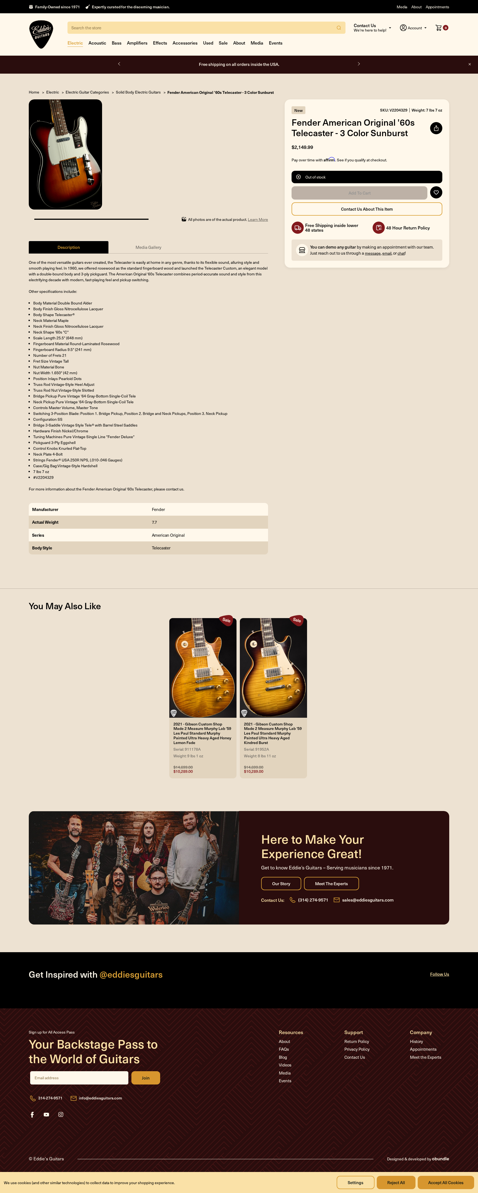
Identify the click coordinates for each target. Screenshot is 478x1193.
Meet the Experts (331, 883)
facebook (32, 1114)
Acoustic (97, 43)
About (416, 6)
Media (402, 6)
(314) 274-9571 (313, 900)
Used (208, 43)
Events (275, 43)
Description (69, 247)
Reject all (396, 1182)
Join (145, 1077)
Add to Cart (359, 193)
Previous (119, 63)
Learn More (258, 219)
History (416, 1041)
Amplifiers (137, 43)
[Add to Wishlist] (436, 192)
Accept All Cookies (446, 1182)
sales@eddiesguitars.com (368, 900)
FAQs (284, 1049)
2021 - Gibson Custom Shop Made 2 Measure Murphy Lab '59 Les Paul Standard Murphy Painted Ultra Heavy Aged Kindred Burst (273, 733)
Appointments (437, 6)
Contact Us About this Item (367, 209)
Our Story (281, 883)
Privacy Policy (357, 1049)
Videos (285, 1065)
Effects (160, 43)
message (373, 253)
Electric (75, 43)
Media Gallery (148, 247)
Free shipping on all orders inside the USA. (239, 64)
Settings (355, 1182)
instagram (61, 1114)
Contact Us (354, 1057)
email (386, 253)
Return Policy (356, 1041)
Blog (283, 1057)
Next (358, 63)
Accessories (185, 43)
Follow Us (439, 974)
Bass (116, 43)
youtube (46, 1114)
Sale (223, 43)
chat (401, 253)
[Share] (436, 128)
